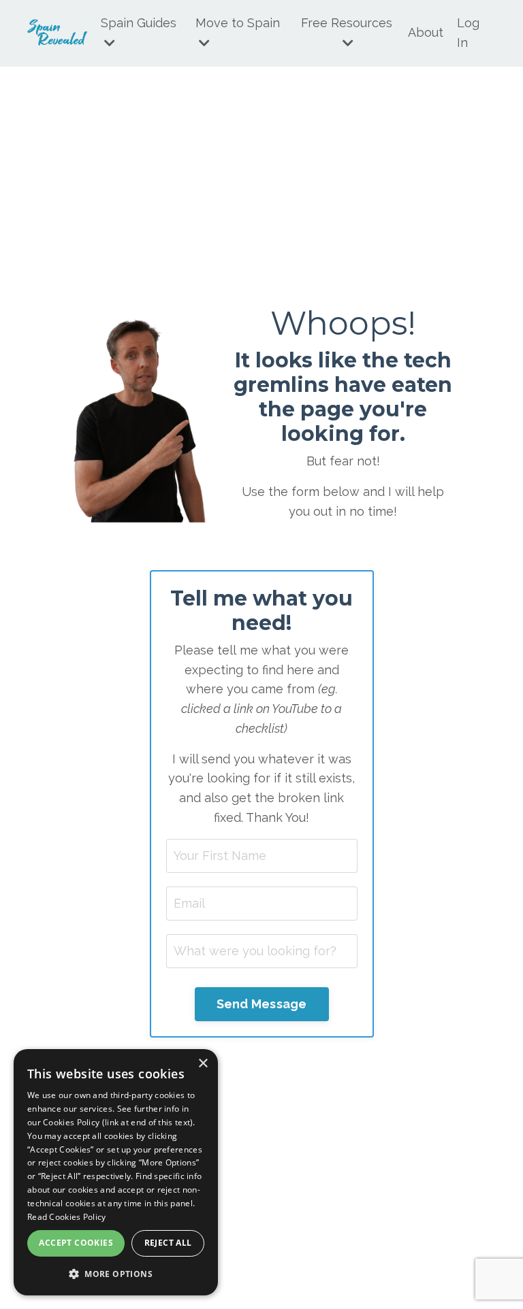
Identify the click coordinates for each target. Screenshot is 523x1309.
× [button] (202, 1064)
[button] (115, 1273)
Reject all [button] (168, 1242)
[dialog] (116, 1172)
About (425, 32)
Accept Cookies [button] (76, 1242)
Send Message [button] (262, 1004)
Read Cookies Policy (66, 1217)
